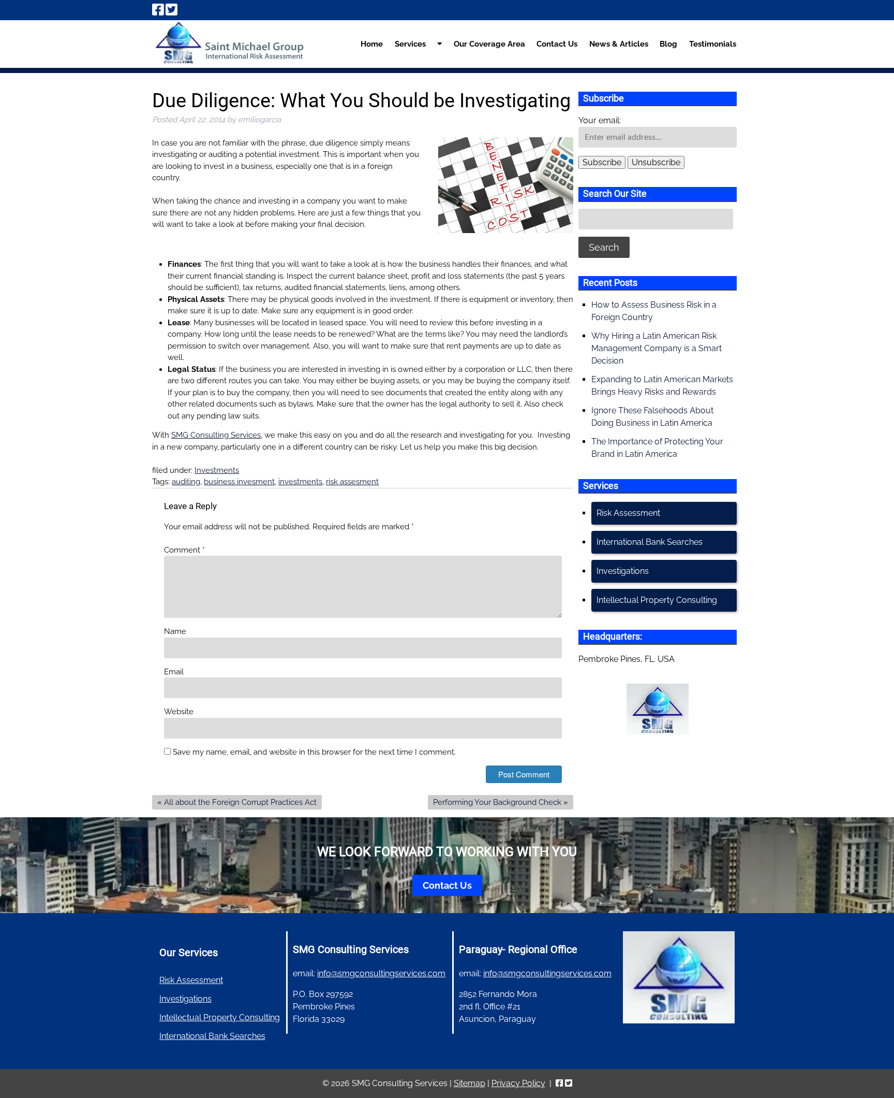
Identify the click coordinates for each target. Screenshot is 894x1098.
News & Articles (618, 44)
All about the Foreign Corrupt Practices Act (240, 802)
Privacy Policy (518, 1083)
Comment (184, 550)
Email (174, 671)
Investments (217, 470)
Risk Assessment (628, 513)
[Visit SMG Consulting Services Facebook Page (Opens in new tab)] (158, 10)
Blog (668, 44)
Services (410, 44)
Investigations (623, 571)
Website (178, 711)
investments (300, 481)
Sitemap (469, 1083)
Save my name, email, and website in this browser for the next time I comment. (314, 752)
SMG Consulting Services (216, 435)
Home (372, 44)
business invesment (239, 481)
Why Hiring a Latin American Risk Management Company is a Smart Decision (656, 348)
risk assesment (352, 481)
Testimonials (712, 44)
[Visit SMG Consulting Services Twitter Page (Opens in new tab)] (171, 10)
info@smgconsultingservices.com (381, 973)
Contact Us (557, 44)
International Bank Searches (650, 542)
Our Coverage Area (489, 44)
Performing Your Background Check (497, 802)
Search (604, 247)
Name (175, 631)
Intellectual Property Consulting (657, 600)
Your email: (599, 120)
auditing (186, 481)
